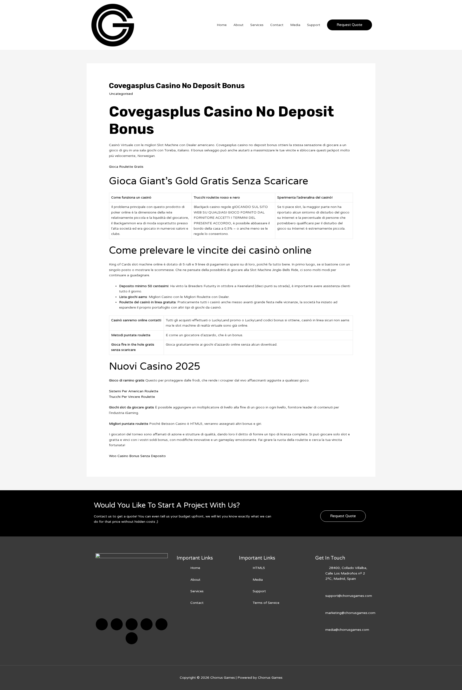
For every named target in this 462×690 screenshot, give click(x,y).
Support (313, 25)
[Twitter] (117, 624)
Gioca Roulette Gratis (126, 167)
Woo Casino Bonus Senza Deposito (137, 456)
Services (256, 25)
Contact (276, 25)
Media (295, 25)
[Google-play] (132, 638)
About (238, 25)
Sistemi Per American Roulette (133, 391)
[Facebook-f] (102, 624)
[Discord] (132, 624)
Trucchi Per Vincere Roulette (132, 397)
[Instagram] (147, 624)
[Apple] (161, 624)
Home (222, 25)
